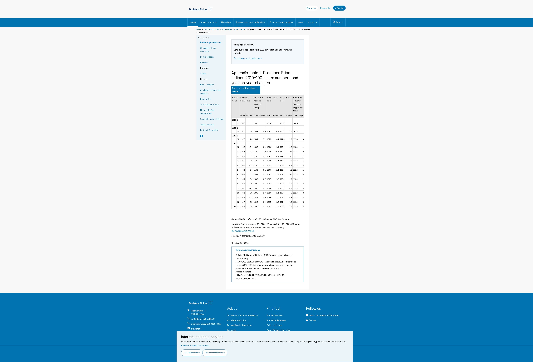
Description (205, 99)
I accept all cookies (192, 352)
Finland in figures (274, 325)
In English (339, 8)
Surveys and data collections (250, 22)
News (300, 22)
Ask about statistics (236, 320)
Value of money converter (278, 330)
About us (312, 22)
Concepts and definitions (211, 119)
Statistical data (208, 22)
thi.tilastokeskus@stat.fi (242, 230)
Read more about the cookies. (195, 345)
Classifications (207, 124)
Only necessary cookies (215, 352)
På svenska (325, 8)
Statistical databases (276, 320)
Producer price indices (222, 29)
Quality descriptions (209, 104)
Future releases (207, 56)
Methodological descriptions (207, 112)
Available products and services (210, 92)
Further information (209, 130)
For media (231, 330)
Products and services (281, 22)
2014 (236, 29)
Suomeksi (311, 8)
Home (193, 22)
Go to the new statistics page (248, 58)
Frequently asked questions (239, 325)
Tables (203, 73)
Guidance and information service (242, 315)
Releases (204, 62)
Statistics (207, 29)
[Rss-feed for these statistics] (212, 137)
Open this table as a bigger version (245, 90)
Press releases (207, 84)
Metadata (226, 22)
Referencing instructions (248, 249)
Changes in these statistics (208, 49)
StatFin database (274, 315)
